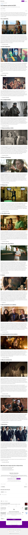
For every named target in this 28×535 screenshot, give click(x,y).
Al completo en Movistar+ (5, 125)
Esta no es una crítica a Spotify (5, 503)
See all (2, 518)
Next (25, 486)
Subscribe (23, 1)
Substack (10, 533)
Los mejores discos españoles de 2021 (7, 468)
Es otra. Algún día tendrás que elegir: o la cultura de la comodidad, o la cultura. (10, 504)
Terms (15, 529)
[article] (14, 505)
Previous (3, 486)
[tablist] (4, 492)
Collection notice (19, 529)
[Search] (26, 501)
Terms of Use (17, 521)
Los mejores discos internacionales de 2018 (8, 469)
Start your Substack (12, 531)
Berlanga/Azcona (19, 206)
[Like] (1, 11)
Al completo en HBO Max (5, 97)
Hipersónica (3, 8)
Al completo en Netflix (5, 44)
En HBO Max (4, 302)
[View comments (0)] (3, 11)
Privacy (13, 529)
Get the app (17, 531)
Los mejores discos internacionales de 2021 (8, 467)
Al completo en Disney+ (5, 73)
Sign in (26, 1)
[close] (21, 508)
